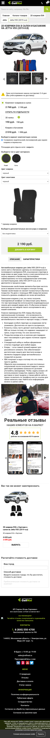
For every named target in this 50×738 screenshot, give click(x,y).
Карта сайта (25, 716)
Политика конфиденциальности (25, 694)
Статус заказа (25, 685)
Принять (41, 734)
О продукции (25, 674)
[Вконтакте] (18, 662)
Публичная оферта (25, 698)
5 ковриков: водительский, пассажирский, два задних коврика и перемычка (25, 141)
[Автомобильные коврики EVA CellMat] (25, 600)
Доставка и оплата (25, 681)
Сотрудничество (25, 702)
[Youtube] (27, 662)
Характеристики (31, 259)
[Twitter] (31, 662)
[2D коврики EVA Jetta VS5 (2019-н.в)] (12, 78)
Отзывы (25, 678)
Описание (15, 259)
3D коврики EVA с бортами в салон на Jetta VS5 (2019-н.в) (15, 528)
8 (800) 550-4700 (25, 629)
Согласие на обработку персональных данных (25, 709)
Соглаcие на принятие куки (25, 713)
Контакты (25, 705)
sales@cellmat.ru (25, 655)
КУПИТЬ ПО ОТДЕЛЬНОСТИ (17, 112)
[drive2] (23, 662)
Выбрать (16, 545)
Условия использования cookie (24, 734)
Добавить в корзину (25, 250)
